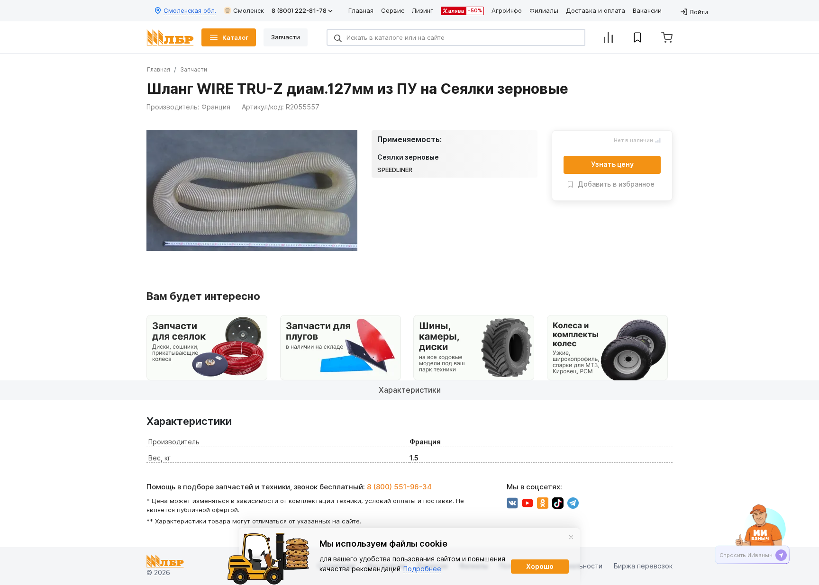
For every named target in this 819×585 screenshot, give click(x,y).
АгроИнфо (506, 10)
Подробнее (422, 569)
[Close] (571, 537)
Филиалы (543, 10)
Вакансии (647, 10)
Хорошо (540, 566)
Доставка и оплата (595, 10)
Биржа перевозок (643, 566)
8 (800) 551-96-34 (399, 486)
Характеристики (410, 390)
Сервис (392, 10)
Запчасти (193, 69)
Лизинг (422, 10)
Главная (360, 10)
